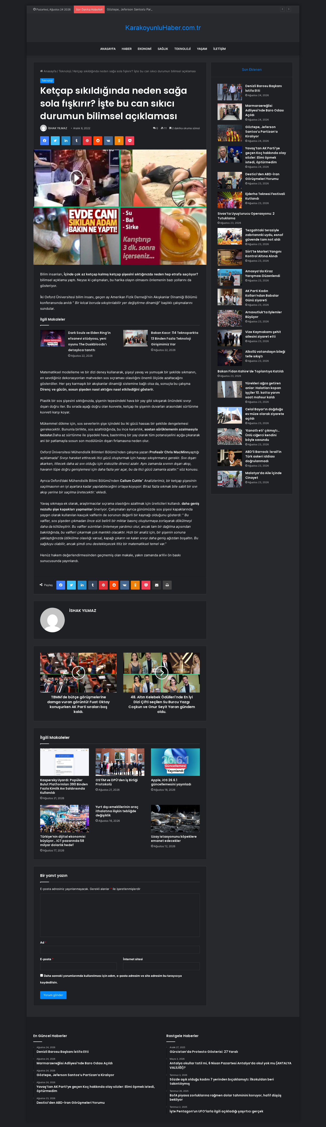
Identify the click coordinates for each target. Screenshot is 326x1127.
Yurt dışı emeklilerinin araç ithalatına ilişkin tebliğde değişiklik (117, 811)
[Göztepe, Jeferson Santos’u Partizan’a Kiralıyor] (230, 133)
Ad (43, 942)
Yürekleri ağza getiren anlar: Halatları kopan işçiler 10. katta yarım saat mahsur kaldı (263, 390)
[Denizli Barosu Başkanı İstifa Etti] (230, 92)
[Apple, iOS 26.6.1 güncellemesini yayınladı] (175, 762)
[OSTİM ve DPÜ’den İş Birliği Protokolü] (120, 762)
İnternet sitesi (133, 959)
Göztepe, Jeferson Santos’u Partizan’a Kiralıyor (139, 9)
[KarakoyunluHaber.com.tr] (163, 27)
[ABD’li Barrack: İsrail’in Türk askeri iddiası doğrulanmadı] (230, 458)
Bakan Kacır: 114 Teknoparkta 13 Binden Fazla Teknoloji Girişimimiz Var (174, 338)
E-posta (46, 959)
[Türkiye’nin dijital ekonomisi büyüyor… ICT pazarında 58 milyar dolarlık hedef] (64, 818)
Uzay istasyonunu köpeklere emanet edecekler (174, 838)
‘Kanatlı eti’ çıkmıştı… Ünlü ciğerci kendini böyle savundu (262, 435)
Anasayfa (108, 49)
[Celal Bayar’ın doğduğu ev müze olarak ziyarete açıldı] (230, 415)
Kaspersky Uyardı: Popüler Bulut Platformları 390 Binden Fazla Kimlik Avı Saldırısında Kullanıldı (64, 786)
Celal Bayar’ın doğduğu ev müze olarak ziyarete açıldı (264, 414)
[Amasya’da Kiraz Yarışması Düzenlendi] (230, 277)
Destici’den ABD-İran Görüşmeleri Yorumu (262, 176)
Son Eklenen (252, 69)
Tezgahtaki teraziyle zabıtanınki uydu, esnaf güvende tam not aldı (264, 235)
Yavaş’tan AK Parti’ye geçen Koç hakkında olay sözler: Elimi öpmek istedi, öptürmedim (265, 155)
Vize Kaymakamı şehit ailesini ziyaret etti (263, 334)
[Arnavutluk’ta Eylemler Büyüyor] (230, 318)
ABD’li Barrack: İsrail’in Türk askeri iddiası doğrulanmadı (263, 456)
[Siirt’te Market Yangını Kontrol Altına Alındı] (230, 257)
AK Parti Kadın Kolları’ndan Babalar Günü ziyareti (262, 295)
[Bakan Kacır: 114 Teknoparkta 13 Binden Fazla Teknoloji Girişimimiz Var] (135, 338)
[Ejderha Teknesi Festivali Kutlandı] (230, 200)
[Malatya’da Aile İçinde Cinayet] (230, 479)
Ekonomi (144, 49)
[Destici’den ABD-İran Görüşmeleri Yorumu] (230, 180)
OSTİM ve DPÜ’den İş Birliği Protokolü (117, 782)
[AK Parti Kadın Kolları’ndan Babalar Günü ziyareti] (230, 297)
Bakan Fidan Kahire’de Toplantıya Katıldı (251, 371)
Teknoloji (182, 49)
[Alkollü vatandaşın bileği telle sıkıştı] (230, 357)
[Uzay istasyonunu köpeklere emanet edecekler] (175, 818)
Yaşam (202, 49)
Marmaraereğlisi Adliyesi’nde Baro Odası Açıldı (264, 110)
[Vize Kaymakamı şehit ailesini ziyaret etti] (230, 338)
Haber (127, 49)
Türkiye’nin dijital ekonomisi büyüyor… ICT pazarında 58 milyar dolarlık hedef (62, 840)
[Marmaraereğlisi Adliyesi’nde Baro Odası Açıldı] (230, 111)
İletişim (219, 49)
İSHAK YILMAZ (57, 128)
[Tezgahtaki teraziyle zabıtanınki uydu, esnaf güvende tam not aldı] (230, 236)
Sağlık (163, 49)
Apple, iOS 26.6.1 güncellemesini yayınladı (171, 782)
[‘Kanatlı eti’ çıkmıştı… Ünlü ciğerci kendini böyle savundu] (230, 436)
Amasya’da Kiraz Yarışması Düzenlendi (262, 273)
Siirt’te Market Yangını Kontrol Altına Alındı (263, 253)
